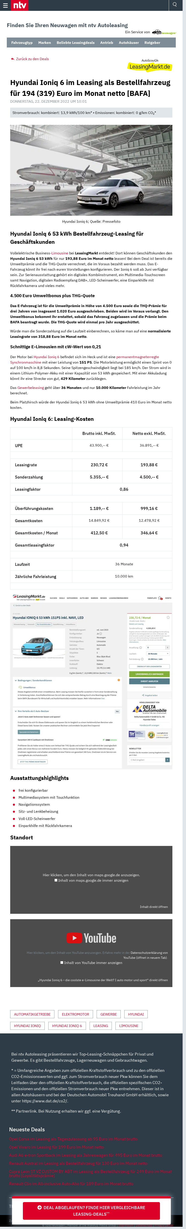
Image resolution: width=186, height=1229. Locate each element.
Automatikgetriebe (32, 1014)
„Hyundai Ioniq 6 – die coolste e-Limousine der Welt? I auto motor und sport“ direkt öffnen (103, 980)
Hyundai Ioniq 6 (46, 357)
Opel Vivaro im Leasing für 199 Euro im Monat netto (56, 1147)
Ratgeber (152, 42)
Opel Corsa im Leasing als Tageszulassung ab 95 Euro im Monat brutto (73, 1138)
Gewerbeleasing (30, 387)
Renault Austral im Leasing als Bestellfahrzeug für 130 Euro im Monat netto (78, 1163)
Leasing (100, 1025)
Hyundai (136, 1014)
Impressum (125, 1225)
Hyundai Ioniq (27, 1025)
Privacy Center (164, 1225)
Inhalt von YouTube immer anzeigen (93, 962)
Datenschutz (144, 1225)
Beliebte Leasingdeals (76, 42)
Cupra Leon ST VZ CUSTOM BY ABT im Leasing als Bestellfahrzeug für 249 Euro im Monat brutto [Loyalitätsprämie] (90, 1173)
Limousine (59, 253)
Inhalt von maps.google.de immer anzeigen (93, 880)
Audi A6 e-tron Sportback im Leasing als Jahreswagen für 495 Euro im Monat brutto (85, 1155)
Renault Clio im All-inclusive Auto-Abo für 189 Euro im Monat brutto (71, 1183)
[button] (19, 5)
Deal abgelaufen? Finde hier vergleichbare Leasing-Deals (93, 1211)
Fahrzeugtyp (22, 42)
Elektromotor (75, 1014)
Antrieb (106, 42)
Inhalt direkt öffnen (154, 907)
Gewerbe (108, 1014)
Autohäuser (129, 42)
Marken (44, 42)
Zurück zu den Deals (32, 59)
